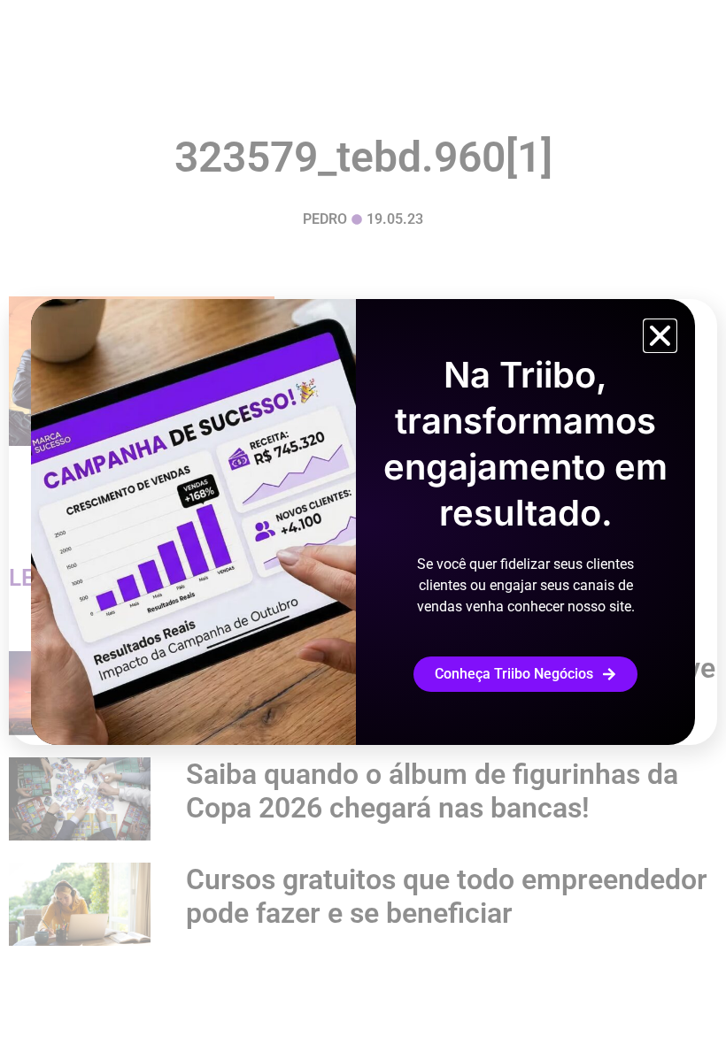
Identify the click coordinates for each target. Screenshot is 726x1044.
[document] (363, 522)
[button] (660, 335)
